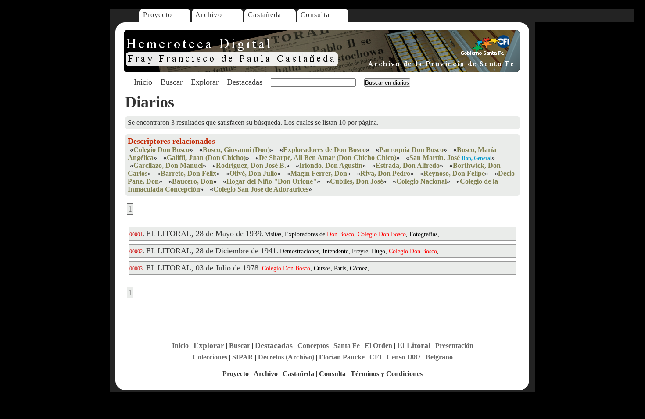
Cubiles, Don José (356, 181)
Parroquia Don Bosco (411, 149)
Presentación (454, 345)
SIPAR (242, 357)
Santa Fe (346, 345)
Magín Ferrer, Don (318, 173)
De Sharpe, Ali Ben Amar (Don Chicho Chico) (327, 157)
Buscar (172, 82)
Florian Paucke (342, 357)
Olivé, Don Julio (253, 173)
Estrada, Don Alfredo (408, 165)
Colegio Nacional (421, 181)
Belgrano (439, 357)
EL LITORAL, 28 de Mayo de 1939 (204, 233)
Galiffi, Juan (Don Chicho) (206, 157)
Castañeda (265, 14)
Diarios (149, 102)
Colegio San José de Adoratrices (260, 189)
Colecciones (210, 357)
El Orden (378, 345)
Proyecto (157, 14)
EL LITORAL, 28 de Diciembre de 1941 (211, 250)
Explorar (205, 82)
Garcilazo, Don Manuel (168, 165)
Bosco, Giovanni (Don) (236, 149)
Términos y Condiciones (387, 373)
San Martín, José (434, 157)
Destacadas (244, 82)
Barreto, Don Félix (188, 173)
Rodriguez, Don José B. (251, 165)
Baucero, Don (192, 181)
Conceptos (313, 345)
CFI (375, 357)
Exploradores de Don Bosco (324, 149)
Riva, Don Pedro (385, 173)
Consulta (315, 14)
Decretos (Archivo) (286, 357)
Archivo (208, 14)
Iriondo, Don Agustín (330, 165)
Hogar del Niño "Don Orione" (271, 181)
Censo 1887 (404, 357)
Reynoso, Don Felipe (454, 173)
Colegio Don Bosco (161, 149)
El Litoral (413, 345)
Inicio (143, 82)
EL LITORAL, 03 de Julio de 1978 (202, 267)
